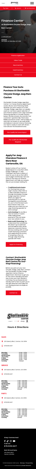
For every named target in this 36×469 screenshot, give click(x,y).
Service (19, 8)
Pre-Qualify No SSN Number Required (18, 141)
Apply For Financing (16, 244)
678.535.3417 (10, 446)
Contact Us (18, 75)
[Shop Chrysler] (3, 3)
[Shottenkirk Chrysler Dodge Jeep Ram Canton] (16, 3)
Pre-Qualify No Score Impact (17, 132)
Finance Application (18, 56)
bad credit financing (18, 231)
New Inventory (18, 65)
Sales (6, 8)
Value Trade (18, 60)
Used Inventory (18, 70)
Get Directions (30, 8)
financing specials (18, 208)
